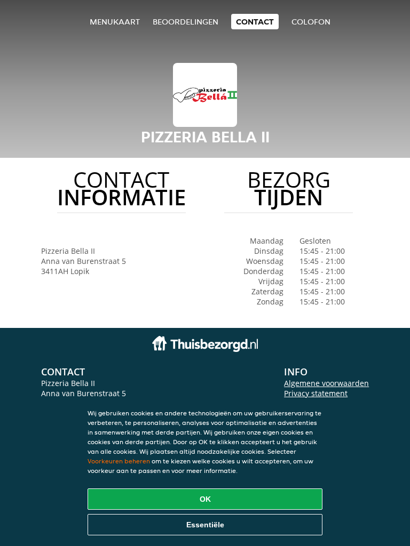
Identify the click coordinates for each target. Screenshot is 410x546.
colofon (310, 21)
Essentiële (205, 524)
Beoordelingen (185, 21)
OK (205, 499)
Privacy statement (316, 393)
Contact (255, 21)
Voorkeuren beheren (119, 461)
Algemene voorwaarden (326, 383)
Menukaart (115, 21)
